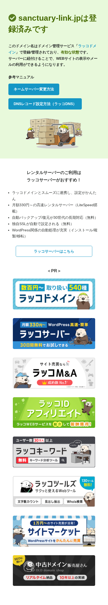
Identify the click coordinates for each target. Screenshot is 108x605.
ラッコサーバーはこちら (54, 251)
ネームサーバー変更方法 (34, 89)
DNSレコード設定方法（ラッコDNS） (45, 104)
